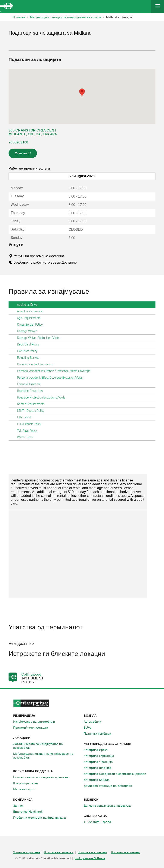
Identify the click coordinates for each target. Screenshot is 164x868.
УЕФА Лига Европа (97, 822)
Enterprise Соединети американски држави (115, 773)
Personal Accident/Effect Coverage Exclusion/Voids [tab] (50, 377)
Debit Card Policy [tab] (28, 344)
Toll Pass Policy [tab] (27, 430)
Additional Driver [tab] (27, 305)
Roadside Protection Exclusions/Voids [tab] (41, 397)
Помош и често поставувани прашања (41, 777)
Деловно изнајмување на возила (107, 805)
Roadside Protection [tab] (29, 391)
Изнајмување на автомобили (34, 721)
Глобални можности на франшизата (39, 817)
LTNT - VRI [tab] (24, 417)
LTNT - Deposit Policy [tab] (30, 411)
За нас (18, 805)
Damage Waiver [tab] (27, 331)
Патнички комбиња (97, 733)
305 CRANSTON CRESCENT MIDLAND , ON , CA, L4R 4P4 (33, 132)
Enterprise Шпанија (97, 767)
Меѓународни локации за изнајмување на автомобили (43, 755)
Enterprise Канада (97, 779)
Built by (90, 858)
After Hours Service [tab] (29, 311)
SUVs (87, 727)
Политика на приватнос (58, 852)
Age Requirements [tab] (29, 318)
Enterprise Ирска (96, 749)
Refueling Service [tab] (28, 358)
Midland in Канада (119, 17)
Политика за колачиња (92, 852)
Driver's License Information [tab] (35, 364)
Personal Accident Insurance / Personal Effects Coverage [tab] (53, 371)
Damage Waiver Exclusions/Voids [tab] (38, 338)
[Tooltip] (68, 256)
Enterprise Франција (98, 761)
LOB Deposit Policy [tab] (29, 424)
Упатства (23, 154)
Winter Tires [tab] (25, 437)
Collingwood (31, 674)
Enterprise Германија (99, 755)
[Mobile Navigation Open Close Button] (157, 6)
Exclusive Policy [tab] (27, 351)
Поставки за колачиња (125, 852)
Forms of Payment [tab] (29, 384)
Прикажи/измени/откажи (30, 727)
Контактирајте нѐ (25, 783)
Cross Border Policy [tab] (29, 324)
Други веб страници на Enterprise (108, 785)
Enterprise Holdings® (28, 811)
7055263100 (18, 142)
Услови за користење (26, 852)
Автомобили (92, 721)
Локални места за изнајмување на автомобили (38, 745)
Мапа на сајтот (24, 789)
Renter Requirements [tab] (30, 404)
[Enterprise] (6, 6)
